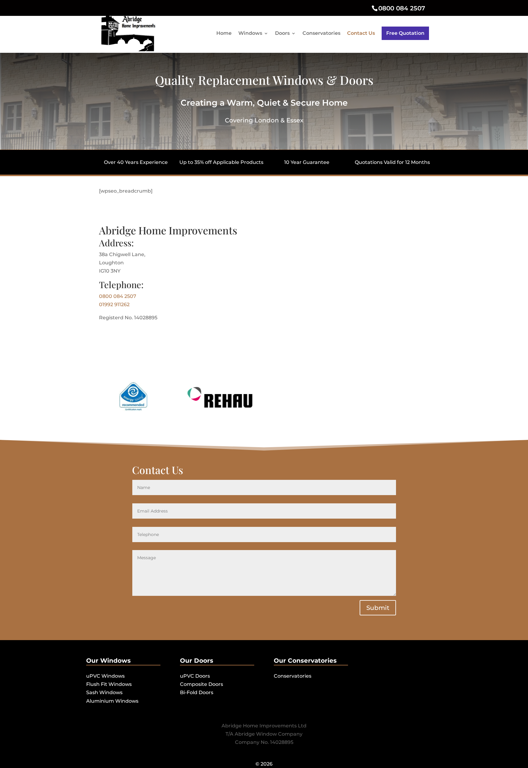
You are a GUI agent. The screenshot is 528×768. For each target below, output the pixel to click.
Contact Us (361, 33)
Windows (250, 33)
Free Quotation (405, 33)
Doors (282, 33)
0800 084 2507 (401, 8)
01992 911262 (114, 304)
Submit (377, 607)
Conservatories (321, 33)
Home (224, 33)
